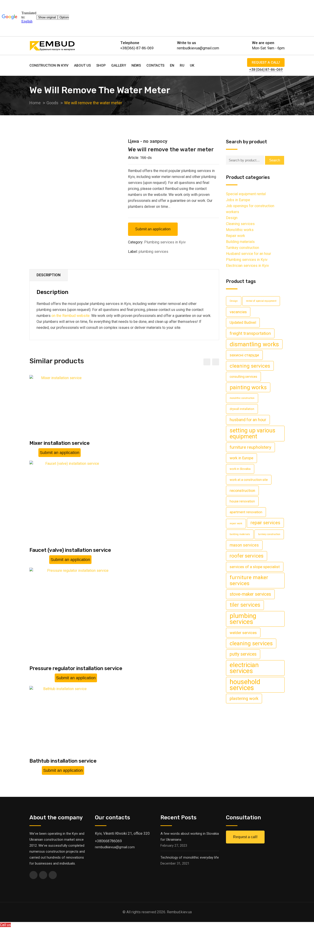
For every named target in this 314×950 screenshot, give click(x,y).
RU (182, 65)
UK (192, 65)
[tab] (49, 275)
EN (172, 65)
